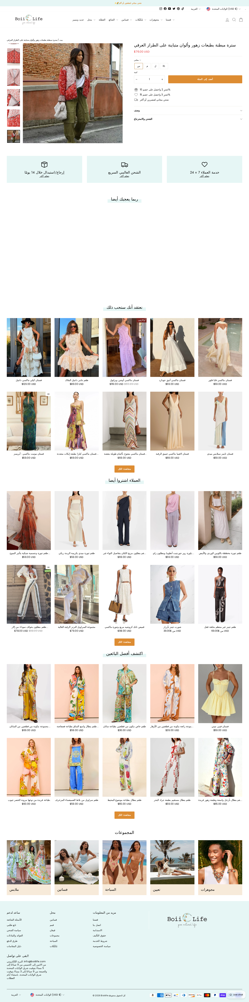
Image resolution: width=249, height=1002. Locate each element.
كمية (135, 72)
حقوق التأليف (99, 935)
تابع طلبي (11, 925)
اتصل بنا (97, 925)
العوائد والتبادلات (15, 935)
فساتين (125, 19)
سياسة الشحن (14, 930)
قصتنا (169, 19)
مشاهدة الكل (124, 469)
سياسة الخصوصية (101, 946)
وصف (137, 110)
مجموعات (54, 935)
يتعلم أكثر (44, 176)
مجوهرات (155, 19)
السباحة (53, 941)
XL (164, 66)
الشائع (112, 19)
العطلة (102, 19)
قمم (52, 925)
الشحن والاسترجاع (143, 119)
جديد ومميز (78, 19)
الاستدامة (97, 930)
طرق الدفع (12, 941)
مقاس (137, 60)
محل (90, 19)
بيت (61, 40)
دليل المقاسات (14, 946)
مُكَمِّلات (139, 19)
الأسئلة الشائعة (14, 919)
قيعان (52, 930)
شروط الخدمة (100, 941)
